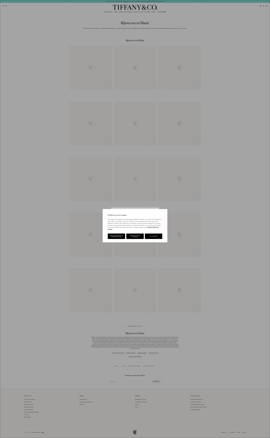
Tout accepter (153, 236)
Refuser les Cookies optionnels (135, 236)
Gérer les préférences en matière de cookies (116, 236)
